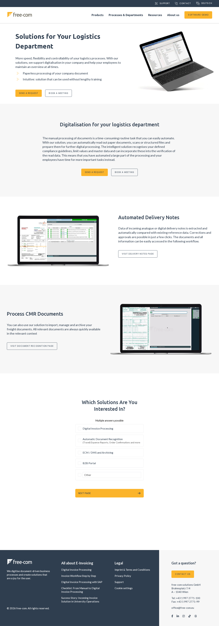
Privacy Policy (123, 575)
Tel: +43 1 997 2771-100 (185, 598)
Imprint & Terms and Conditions (132, 569)
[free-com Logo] (20, 13)
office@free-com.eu (182, 607)
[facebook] (172, 616)
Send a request (28, 93)
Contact (185, 3)
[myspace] (195, 616)
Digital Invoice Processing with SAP (81, 581)
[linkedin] (178, 616)
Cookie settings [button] (124, 588)
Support (165, 3)
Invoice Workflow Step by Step (78, 575)
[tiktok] (189, 616)
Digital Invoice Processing (76, 569)
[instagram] (183, 616)
